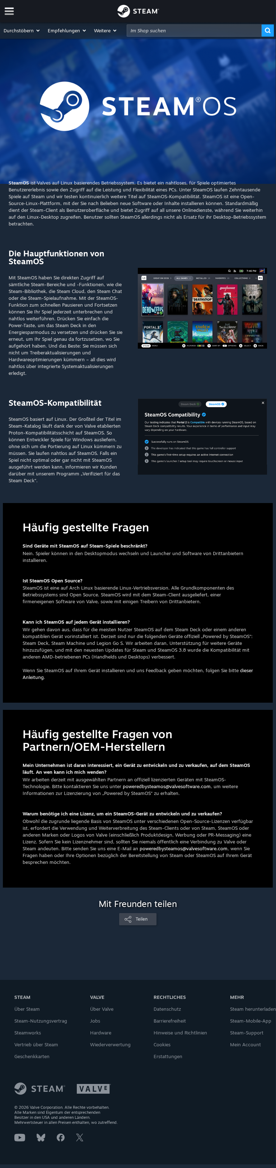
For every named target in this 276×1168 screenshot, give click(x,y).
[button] (22, 30)
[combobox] (194, 30)
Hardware (100, 1033)
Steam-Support (246, 1033)
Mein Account (245, 1044)
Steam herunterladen (253, 1009)
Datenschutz (167, 1009)
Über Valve (101, 1009)
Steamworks (27, 1033)
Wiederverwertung (110, 1044)
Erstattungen (168, 1056)
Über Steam (27, 1009)
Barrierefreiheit (170, 1021)
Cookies (162, 1044)
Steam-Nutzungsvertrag (40, 1021)
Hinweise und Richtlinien (180, 1033)
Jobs (95, 1021)
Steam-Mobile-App (250, 1021)
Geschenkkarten (32, 1056)
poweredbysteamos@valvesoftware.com (167, 786)
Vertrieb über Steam (36, 1044)
